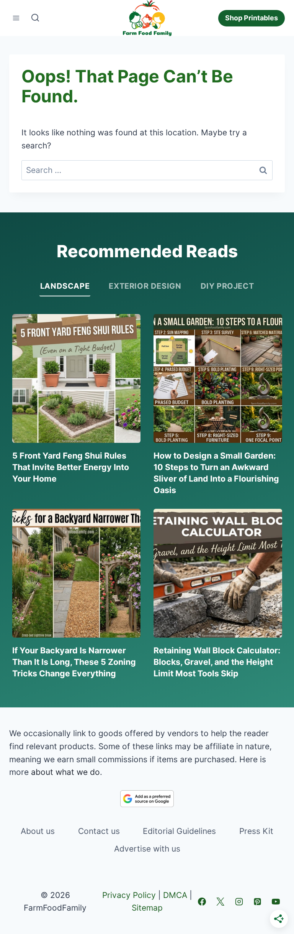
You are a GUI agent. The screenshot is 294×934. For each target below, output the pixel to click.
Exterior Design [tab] (145, 286)
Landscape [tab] (65, 286)
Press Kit (256, 831)
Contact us (99, 831)
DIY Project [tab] (227, 286)
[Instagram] (239, 901)
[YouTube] (276, 901)
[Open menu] (16, 18)
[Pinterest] (257, 901)
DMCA (175, 895)
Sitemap (147, 908)
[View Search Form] (35, 18)
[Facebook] (202, 901)
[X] (220, 901)
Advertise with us (147, 848)
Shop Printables (251, 18)
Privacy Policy (129, 895)
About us (38, 831)
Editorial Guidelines (179, 831)
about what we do (65, 772)
